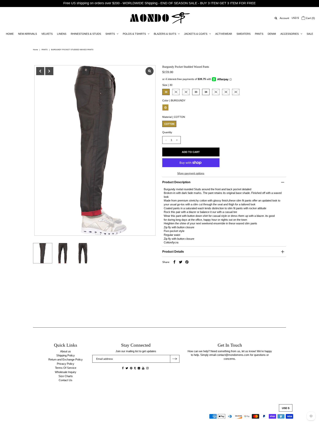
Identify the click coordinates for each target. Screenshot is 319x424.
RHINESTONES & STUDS (86, 33)
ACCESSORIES (289, 33)
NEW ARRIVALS (27, 33)
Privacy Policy (65, 363)
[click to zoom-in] (149, 71)
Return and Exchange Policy (65, 359)
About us (65, 351)
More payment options (190, 173)
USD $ (295, 18)
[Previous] (40, 71)
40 (235, 92)
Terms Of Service (65, 367)
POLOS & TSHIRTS (134, 33)
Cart (310, 18)
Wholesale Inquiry (65, 372)
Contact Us (65, 380)
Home (35, 50)
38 (225, 92)
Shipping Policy (65, 355)
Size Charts (66, 376)
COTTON (169, 124)
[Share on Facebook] (174, 262)
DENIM (272, 33)
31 (176, 92)
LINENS (61, 33)
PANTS (259, 33)
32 (186, 92)
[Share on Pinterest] (187, 262)
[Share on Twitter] (180, 262)
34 (206, 92)
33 (196, 92)
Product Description (176, 182)
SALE (310, 33)
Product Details (173, 251)
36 (216, 92)
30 (166, 92)
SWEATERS (243, 33)
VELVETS (47, 33)
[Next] (49, 71)
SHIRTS (110, 33)
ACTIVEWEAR (223, 33)
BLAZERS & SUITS (165, 33)
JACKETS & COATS (195, 33)
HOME (10, 33)
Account (284, 18)
